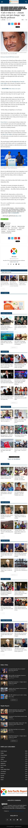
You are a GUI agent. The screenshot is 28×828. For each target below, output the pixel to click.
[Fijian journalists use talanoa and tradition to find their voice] (7, 471)
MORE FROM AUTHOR (6, 272)
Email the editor (15, 261)
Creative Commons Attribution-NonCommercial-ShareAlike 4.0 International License (13, 807)
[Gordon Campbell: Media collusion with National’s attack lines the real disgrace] (21, 586)
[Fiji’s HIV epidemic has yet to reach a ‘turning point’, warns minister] (4, 696)
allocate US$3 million (7, 134)
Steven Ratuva (19, 229)
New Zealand (15, 8)
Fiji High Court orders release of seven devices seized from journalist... (7, 516)
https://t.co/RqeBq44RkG (13, 212)
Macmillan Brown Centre (5, 227)
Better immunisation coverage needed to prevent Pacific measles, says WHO (20, 366)
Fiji (24, 7)
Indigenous (10, 8)
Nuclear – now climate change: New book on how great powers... (20, 421)
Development (6, 7)
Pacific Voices (20, 8)
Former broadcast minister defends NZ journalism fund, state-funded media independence (7, 381)
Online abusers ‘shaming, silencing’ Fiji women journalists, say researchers (20, 478)
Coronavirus (3, 362)
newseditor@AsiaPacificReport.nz (16, 811)
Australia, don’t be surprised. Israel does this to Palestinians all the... (21, 570)
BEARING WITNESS (5, 407)
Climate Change (7, 226)
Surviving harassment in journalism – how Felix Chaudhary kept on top (19, 493)
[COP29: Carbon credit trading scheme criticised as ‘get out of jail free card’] (21, 320)
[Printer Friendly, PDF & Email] (4, 219)
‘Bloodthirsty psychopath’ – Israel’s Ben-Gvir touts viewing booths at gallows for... (21, 650)
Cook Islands (17, 528)
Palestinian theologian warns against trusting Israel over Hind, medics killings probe (17, 710)
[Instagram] (11, 264)
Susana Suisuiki (5, 57)
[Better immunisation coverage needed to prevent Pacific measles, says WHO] (21, 358)
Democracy (2, 513)
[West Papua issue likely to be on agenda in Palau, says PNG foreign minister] (4, 731)
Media (2, 767)
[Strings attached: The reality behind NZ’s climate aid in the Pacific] (7, 335)
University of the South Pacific (6, 232)
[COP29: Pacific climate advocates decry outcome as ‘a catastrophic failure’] (7, 320)
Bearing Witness (17, 447)
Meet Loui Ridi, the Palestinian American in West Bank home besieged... (21, 555)
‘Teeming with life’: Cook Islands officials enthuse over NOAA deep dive (20, 532)
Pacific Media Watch (5, 769)
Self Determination (18, 10)
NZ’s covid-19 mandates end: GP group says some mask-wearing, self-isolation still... (7, 398)
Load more (13, 347)
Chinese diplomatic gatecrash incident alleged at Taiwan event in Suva (21, 608)
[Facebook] (9, 264)
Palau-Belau (24, 8)
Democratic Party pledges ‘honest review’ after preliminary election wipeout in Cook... (18, 723)
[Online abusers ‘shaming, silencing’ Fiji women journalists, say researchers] (21, 471)
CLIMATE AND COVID (6, 313)
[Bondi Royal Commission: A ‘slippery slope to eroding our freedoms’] (23, 278)
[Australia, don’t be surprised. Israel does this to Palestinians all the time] (21, 563)
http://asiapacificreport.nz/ (14, 258)
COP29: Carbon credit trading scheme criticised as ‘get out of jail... (20, 327)
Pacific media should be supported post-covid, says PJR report (20, 398)
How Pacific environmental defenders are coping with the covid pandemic (20, 343)
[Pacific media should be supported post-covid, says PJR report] (21, 391)
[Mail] (10, 819)
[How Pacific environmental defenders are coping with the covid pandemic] (21, 335)
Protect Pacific (4, 122)
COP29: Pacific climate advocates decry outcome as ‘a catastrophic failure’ (6, 327)
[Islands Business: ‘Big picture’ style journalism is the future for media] (7, 486)
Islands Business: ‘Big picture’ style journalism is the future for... (6, 493)
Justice (2, 779)
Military (2, 777)
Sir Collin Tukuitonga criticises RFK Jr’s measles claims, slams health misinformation (7, 366)
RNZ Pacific (6, 10)
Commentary (17, 646)
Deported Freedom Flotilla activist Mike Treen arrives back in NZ (7, 608)
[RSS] (14, 819)
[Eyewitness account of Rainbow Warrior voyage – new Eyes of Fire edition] (21, 443)
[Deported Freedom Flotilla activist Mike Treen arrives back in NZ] (7, 601)
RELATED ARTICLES (6, 270)
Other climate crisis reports (11, 88)
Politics (2, 10)
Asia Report (3, 280)
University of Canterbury (11, 231)
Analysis (11, 280)
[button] (26, 2)
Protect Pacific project (11, 229)
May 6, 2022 (18, 215)
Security (2, 775)
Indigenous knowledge (21, 226)
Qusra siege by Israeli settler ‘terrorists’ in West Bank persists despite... (7, 532)
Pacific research (3, 229)
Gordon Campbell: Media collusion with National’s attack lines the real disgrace (21, 593)
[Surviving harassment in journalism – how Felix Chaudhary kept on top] (21, 486)
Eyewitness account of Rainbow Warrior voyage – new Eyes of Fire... (21, 450)
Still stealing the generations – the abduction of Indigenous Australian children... (6, 593)
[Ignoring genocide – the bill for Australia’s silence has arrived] (7, 429)
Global (2, 8)
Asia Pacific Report (7, 223)
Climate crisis (14, 226)
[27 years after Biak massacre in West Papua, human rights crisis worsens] (7, 443)
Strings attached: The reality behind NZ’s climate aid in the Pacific (6, 343)
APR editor (4, 19)
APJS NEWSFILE (5, 464)
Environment (16, 7)
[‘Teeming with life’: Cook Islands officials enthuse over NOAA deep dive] (21, 524)
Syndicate (3, 757)
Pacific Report (21, 7)
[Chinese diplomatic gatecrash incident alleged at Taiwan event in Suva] (21, 601)
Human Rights (6, 8)
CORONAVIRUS (4, 351)
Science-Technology (11, 10)
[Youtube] (19, 264)
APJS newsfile (3, 474)
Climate (2, 7)
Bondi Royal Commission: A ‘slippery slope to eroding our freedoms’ (23, 283)
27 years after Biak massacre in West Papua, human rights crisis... (7, 450)
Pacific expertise (21, 227)
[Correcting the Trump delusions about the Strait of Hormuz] (4, 718)
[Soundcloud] (14, 264)
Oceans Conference (14, 227)
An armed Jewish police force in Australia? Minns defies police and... (7, 555)
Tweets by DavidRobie (14, 459)
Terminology (3, 231)
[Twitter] (17, 264)
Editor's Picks (11, 7)
